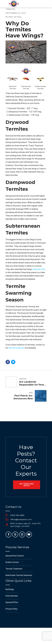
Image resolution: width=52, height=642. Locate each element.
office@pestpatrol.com (21, 519)
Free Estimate (12, 596)
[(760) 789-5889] (7, 515)
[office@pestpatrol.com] (7, 519)
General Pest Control (15, 556)
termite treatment (17, 348)
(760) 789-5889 (17, 515)
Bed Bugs (10, 589)
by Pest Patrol (14, 17)
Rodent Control (12, 562)
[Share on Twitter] (13, 362)
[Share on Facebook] (8, 362)
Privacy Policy (11, 609)
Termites (10, 9)
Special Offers (12, 602)
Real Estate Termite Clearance (19, 575)
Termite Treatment (14, 569)
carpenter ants (38, 269)
